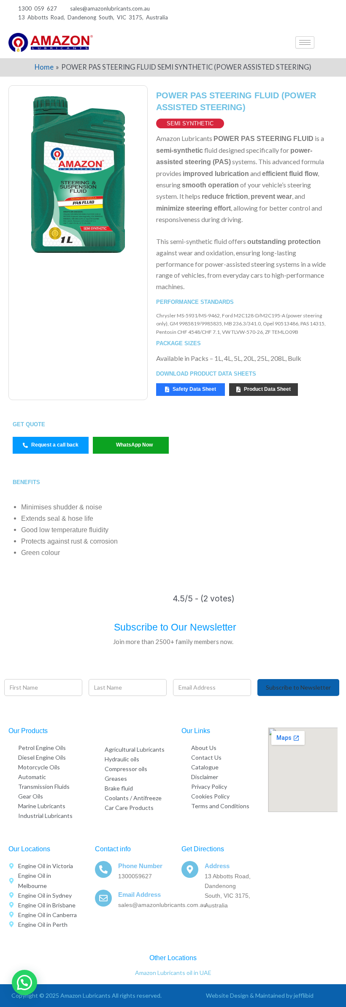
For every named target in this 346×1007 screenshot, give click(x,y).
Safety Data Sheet (194, 389)
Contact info (113, 849)
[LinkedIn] (298, 13)
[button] (331, 42)
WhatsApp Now (134, 445)
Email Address (139, 894)
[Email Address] (103, 898)
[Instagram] (315, 13)
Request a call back (54, 445)
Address (217, 865)
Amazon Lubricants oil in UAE (173, 972)
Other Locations (173, 957)
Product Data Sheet (267, 389)
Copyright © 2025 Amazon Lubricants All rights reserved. (86, 995)
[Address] (189, 869)
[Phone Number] (103, 869)
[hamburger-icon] (304, 42)
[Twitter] (281, 13)
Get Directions (202, 849)
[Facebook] (264, 13)
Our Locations (29, 849)
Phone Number (140, 865)
